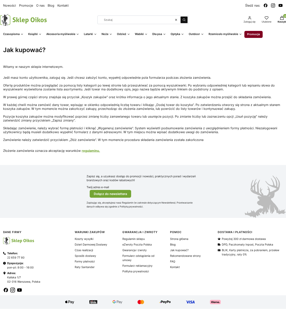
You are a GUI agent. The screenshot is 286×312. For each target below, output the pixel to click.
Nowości (9, 5)
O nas (40, 5)
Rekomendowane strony (185, 255)
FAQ (172, 261)
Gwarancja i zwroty (134, 250)
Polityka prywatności (135, 271)
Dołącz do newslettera (110, 194)
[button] (184, 20)
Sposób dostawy (85, 255)
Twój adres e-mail (98, 187)
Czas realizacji (84, 250)
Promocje (26, 5)
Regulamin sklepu (133, 238)
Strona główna (179, 238)
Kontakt (63, 5)
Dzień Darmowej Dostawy (91, 244)
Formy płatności (85, 261)
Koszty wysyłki (84, 238)
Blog (51, 5)
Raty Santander (85, 267)
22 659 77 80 (16, 257)
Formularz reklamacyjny (137, 265)
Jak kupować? (179, 250)
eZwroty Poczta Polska (137, 244)
